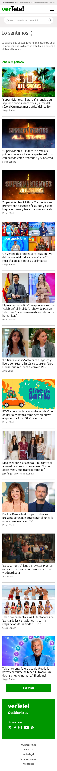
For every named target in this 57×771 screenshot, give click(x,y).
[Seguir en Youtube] (26, 727)
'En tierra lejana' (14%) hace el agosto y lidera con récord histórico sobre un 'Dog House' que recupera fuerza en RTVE (27, 363)
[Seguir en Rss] (32, 727)
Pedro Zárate (8, 213)
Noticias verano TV (26, 2)
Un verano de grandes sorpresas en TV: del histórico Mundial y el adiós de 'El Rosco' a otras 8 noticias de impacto (27, 257)
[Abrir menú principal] (52, 9)
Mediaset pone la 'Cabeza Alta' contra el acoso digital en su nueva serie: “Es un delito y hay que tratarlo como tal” (27, 466)
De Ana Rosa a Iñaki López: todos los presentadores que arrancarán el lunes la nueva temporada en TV (27, 517)
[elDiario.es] (18, 712)
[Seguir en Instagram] (20, 727)
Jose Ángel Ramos (10, 473)
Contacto (28, 749)
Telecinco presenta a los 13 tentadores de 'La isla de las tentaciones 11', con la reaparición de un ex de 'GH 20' (28, 620)
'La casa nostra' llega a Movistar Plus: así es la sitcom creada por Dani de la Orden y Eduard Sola (27, 569)
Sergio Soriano (9, 110)
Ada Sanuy (7, 576)
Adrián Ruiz (7, 371)
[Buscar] (49, 20)
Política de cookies (28, 759)
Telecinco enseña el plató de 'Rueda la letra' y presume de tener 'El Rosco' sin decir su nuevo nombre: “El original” (26, 672)
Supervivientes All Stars (40, 2)
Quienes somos (28, 744)
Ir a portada (28, 687)
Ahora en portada (13, 61)
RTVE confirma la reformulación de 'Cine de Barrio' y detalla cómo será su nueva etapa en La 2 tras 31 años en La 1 (27, 414)
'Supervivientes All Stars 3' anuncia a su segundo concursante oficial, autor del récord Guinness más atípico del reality (27, 103)
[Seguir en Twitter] (10, 727)
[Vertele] (18, 706)
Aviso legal (28, 754)
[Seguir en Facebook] (15, 727)
